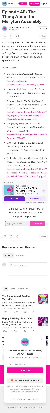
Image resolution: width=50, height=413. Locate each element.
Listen (44, 28)
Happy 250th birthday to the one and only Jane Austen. (17, 323)
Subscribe (34, 4)
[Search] (45, 288)
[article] (25, 304)
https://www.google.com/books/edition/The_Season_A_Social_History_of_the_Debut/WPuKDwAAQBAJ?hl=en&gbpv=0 (27, 172)
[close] (42, 339)
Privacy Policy (33, 391)
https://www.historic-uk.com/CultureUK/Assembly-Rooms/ (25, 82)
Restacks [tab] (20, 255)
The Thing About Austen (19, 27)
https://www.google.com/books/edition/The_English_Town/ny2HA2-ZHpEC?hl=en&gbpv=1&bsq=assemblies (27, 115)
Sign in (44, 4)
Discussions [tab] (23, 288)
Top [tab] (5, 288)
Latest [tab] (12, 288)
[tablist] (13, 255)
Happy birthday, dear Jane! (17, 318)
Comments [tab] (8, 255)
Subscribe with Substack (27, 380)
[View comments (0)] (11, 36)
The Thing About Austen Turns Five (16, 298)
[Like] (4, 36)
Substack (12, 407)
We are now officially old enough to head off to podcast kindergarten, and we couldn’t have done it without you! (18, 304)
